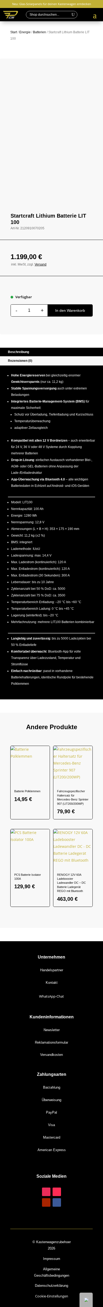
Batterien (39, 32)
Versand (40, 264)
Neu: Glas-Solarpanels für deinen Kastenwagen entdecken (51, 4)
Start (13, 32)
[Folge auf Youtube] (46, 1202)
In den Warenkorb (70, 310)
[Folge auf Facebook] (57, 1202)
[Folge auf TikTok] (57, 1192)
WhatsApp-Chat (51, 996)
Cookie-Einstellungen (51, 1296)
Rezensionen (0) (20, 361)
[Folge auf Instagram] (46, 1192)
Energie (25, 32)
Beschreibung (18, 352)
